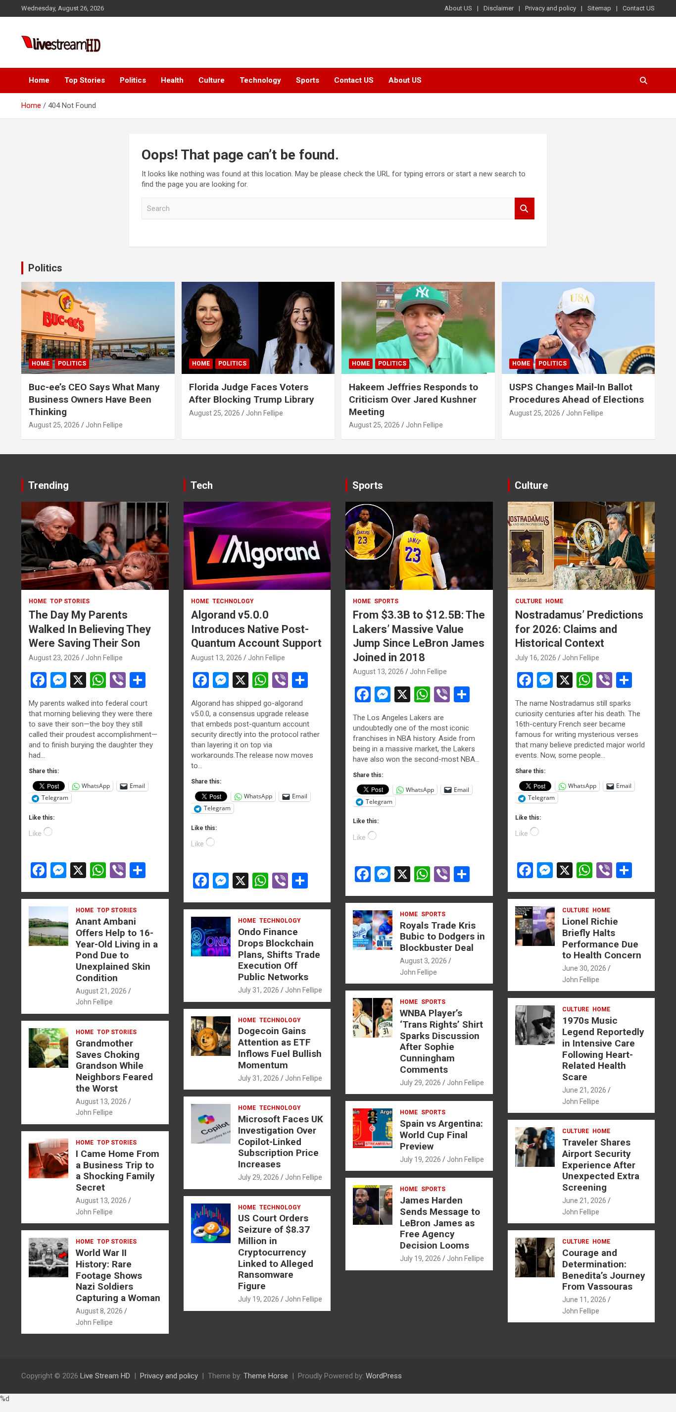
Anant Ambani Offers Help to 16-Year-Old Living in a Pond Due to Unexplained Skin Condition (117, 950)
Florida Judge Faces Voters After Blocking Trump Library (251, 393)
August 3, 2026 (423, 961)
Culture (211, 80)
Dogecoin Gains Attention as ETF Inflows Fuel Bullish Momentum (280, 1047)
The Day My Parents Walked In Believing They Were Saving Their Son (90, 629)
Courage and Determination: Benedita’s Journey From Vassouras (603, 1269)
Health (172, 80)
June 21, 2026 (584, 1090)
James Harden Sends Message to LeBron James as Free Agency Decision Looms (440, 1223)
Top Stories (84, 80)
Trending (48, 485)
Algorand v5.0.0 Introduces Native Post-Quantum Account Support (256, 629)
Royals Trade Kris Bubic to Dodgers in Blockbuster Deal (442, 937)
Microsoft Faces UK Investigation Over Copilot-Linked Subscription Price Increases (280, 1141)
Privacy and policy (550, 8)
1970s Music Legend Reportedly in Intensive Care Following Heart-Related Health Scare (603, 1049)
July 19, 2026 (258, 1299)
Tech (202, 485)
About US (458, 8)
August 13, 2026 (101, 1101)
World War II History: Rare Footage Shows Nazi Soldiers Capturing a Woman (118, 1275)
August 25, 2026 (54, 425)
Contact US (639, 8)
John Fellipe (104, 425)
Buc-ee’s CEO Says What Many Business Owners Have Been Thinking (94, 399)
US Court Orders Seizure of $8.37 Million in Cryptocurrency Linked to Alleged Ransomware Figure (275, 1252)
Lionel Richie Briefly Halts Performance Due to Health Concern (601, 938)
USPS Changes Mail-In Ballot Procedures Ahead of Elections (576, 393)
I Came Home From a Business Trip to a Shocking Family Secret (117, 1170)
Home (39, 80)
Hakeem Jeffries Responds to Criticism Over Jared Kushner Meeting (413, 399)
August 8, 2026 (99, 1311)
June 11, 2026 (584, 1300)
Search (524, 209)
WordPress (384, 1375)
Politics (133, 80)
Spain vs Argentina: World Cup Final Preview (441, 1135)
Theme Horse (265, 1375)
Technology (260, 80)
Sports (307, 80)
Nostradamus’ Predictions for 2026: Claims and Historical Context (579, 629)
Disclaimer (498, 8)
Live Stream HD (105, 1375)
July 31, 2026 (258, 990)
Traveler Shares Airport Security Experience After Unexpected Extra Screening (600, 1165)
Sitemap (599, 8)
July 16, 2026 (535, 658)
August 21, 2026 (101, 991)
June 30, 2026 (584, 968)
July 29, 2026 (258, 1177)
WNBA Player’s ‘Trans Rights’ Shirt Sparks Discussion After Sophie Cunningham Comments (441, 1041)
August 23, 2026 (54, 658)
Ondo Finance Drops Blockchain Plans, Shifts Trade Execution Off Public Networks (279, 954)
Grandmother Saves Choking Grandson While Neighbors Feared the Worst (114, 1066)
